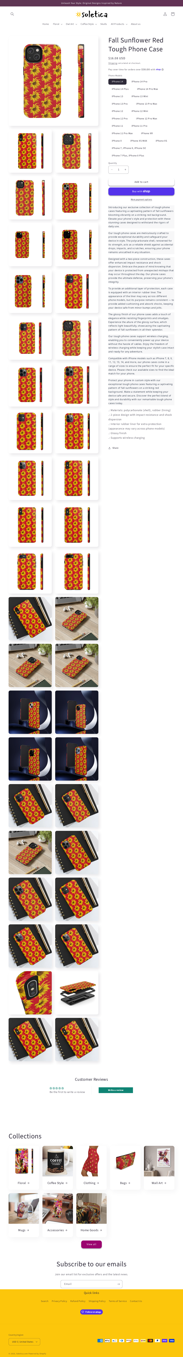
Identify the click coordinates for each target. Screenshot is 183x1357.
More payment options (141, 199)
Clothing (90, 1183)
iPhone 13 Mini (140, 96)
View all (91, 1244)
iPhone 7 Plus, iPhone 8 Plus (128, 155)
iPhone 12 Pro (120, 118)
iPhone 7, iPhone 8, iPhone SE (129, 148)
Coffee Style (55, 1183)
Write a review (115, 1090)
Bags (123, 1183)
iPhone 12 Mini (140, 111)
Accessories (55, 1230)
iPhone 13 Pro (120, 103)
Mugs (21, 1230)
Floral (22, 1183)
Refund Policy (77, 1301)
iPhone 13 (117, 96)
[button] (12, 14)
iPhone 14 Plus (120, 89)
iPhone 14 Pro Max (147, 89)
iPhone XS (161, 140)
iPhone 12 (117, 111)
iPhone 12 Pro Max (146, 118)
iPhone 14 (117, 81)
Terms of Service (118, 1301)
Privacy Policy (59, 1301)
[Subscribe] (118, 1284)
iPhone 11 (117, 126)
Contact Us (136, 1301)
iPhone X (117, 140)
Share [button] (115, 448)
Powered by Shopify (37, 1353)
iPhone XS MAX (138, 140)
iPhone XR (147, 133)
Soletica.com (22, 1353)
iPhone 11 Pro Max (122, 133)
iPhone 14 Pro (140, 81)
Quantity (112, 163)
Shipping (112, 63)
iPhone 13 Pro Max (146, 103)
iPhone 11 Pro (140, 126)
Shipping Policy (97, 1301)
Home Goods (89, 1230)
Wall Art (157, 1183)
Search (44, 1301)
